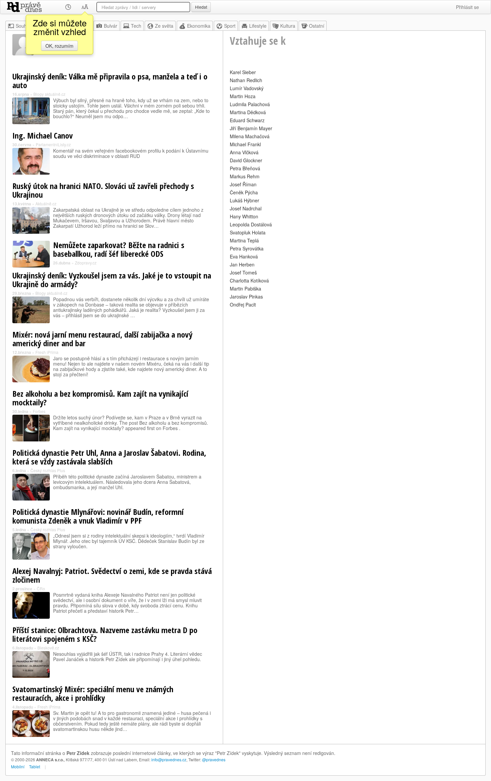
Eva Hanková (244, 256)
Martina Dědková (248, 112)
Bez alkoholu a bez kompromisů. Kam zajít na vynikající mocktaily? (100, 398)
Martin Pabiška (245, 288)
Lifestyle (258, 25)
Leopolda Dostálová (251, 224)
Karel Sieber (243, 72)
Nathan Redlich (246, 80)
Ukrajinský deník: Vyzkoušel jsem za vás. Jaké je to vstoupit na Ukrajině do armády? (111, 279)
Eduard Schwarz (247, 120)
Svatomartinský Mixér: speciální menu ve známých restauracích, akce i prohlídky (92, 693)
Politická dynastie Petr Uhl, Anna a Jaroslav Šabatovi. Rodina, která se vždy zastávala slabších (109, 457)
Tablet (34, 766)
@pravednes (213, 759)
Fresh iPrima (46, 352)
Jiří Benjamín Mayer (251, 128)
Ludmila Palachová (250, 104)
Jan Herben (242, 264)
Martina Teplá (244, 240)
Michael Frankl (245, 144)
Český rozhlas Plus (47, 470)
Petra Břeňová (245, 168)
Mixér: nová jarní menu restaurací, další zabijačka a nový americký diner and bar (102, 339)
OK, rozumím (59, 45)
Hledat (201, 7)
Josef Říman (243, 184)
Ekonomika (198, 25)
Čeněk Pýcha (244, 192)
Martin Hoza (243, 96)
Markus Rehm (245, 176)
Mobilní (17, 766)
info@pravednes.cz (168, 759)
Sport (229, 25)
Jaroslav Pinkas (246, 296)
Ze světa (164, 25)
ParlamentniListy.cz (53, 144)
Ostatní (316, 25)
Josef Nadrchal (246, 208)
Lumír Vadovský (247, 88)
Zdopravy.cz (86, 262)
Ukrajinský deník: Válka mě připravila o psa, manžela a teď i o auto (109, 80)
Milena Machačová (250, 136)
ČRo (41, 588)
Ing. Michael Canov (42, 135)
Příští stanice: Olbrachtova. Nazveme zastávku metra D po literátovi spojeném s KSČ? (104, 634)
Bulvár (110, 25)
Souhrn (23, 25)
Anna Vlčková (244, 152)
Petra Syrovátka (247, 248)
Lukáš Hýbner (244, 200)
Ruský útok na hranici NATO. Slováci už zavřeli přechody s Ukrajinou (103, 190)
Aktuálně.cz (45, 203)
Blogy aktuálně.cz (49, 94)
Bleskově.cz (48, 647)
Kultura (287, 25)
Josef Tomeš (243, 272)
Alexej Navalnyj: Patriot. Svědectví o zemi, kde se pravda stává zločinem (112, 575)
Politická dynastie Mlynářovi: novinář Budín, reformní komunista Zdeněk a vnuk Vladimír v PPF (98, 516)
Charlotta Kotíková (249, 280)
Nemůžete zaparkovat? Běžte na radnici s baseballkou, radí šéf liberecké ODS (118, 249)
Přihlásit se (467, 7)
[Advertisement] (354, 356)
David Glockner (246, 160)
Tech (136, 25)
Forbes (39, 411)
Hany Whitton (244, 216)
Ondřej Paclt (243, 304)
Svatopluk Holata (248, 232)
